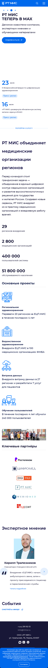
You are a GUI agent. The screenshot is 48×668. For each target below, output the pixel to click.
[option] (24, 41)
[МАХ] (20, 643)
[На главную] (9, 3)
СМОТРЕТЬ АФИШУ (11, 609)
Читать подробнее (18, 589)
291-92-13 (24, 627)
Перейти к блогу (24, 128)
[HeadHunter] (28, 643)
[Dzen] (24, 643)
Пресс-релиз (9, 96)
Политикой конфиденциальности (15, 656)
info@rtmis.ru (24, 630)
